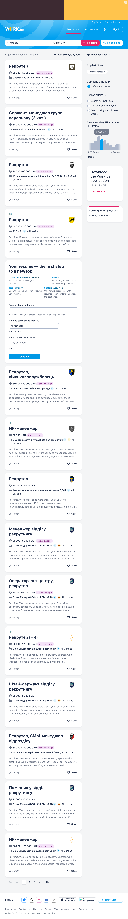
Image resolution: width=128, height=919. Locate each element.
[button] (105, 29)
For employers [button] (108, 899)
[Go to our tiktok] (53, 900)
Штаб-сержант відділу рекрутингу (32, 687)
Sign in (116, 29)
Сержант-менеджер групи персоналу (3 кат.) (35, 115)
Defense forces (99, 86)
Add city (13, 348)
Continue (25, 356)
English (9, 900)
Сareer (48, 909)
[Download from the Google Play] (87, 900)
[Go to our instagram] (39, 900)
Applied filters (95, 65)
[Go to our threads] (31, 900)
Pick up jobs (113, 42)
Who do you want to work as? (24, 320)
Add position (15, 331)
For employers (112, 22)
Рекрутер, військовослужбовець (31, 374)
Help (74, 909)
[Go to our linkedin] (46, 900)
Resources (10, 909)
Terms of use (86, 909)
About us (37, 909)
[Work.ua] (14, 29)
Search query (95, 94)
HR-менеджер (23, 428)
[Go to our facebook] (24, 900)
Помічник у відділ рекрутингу (27, 790)
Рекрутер (18, 66)
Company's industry (99, 81)
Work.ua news (61, 909)
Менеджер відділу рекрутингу (27, 531)
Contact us (24, 909)
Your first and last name (21, 305)
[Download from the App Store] (67, 900)
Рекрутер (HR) (23, 637)
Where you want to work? (22, 337)
